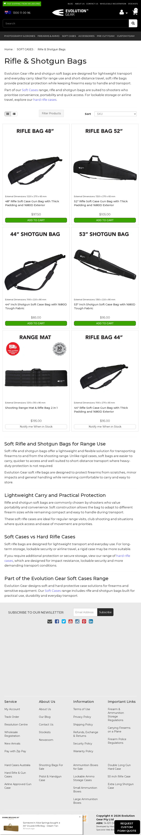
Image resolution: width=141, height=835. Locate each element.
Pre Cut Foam (105, 36)
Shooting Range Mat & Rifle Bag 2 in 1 (31, 407)
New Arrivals (12, 743)
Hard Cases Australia (17, 765)
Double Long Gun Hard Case (119, 766)
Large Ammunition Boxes (85, 801)
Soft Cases (30, 90)
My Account (12, 709)
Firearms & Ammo (48, 36)
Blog (70, 4)
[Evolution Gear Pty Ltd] (70, 11)
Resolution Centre (16, 724)
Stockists (133, 4)
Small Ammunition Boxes (85, 789)
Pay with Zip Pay (15, 751)
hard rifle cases (45, 99)
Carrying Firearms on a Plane (119, 729)
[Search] (133, 23)
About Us (79, 4)
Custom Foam (125, 36)
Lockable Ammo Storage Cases (84, 778)
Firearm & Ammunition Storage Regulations (116, 715)
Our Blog (44, 717)
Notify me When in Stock (36, 426)
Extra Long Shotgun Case (121, 786)
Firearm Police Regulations (117, 741)
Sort (88, 114)
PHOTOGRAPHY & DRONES (19, 36)
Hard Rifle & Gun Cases (15, 774)
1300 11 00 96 (21, 12)
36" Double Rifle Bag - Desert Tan (40, 825)
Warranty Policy (83, 751)
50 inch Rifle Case (119, 776)
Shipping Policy (83, 724)
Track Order (11, 717)
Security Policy (82, 743)
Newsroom (46, 740)
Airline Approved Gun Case (17, 786)
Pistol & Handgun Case (50, 778)
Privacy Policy (82, 717)
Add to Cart (36, 220)
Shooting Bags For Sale (51, 766)
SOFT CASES (69, 36)
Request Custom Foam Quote (127, 827)
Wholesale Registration (113, 4)
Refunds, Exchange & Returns (85, 734)
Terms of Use (81, 709)
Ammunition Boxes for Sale (85, 766)
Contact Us (92, 4)
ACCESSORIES (86, 36)
